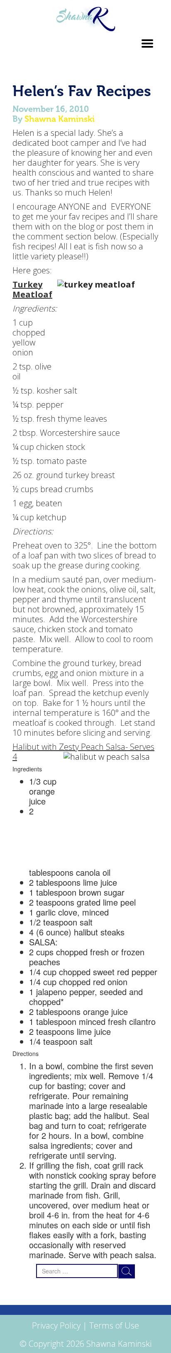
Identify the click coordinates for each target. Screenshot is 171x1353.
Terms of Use (114, 1325)
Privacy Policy (56, 1325)
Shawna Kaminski (59, 119)
